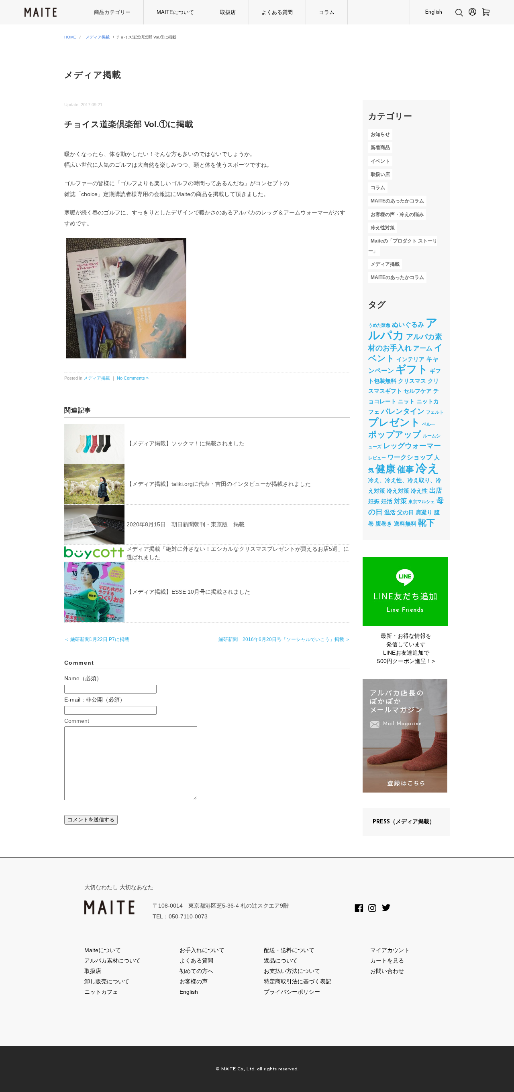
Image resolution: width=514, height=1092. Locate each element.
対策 (400, 500)
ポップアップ (394, 434)
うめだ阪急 (379, 325)
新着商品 (380, 148)
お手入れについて (201, 950)
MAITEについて (175, 12)
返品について (281, 960)
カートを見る (387, 960)
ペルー (428, 424)
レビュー (377, 457)
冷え (427, 468)
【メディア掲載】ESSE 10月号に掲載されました (188, 591)
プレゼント (394, 422)
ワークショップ (410, 457)
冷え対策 (398, 490)
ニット (406, 401)
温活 (390, 512)
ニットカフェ (101, 992)
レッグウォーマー (412, 446)
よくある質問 (277, 12)
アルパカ (403, 329)
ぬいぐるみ (408, 324)
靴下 (426, 522)
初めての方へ (196, 971)
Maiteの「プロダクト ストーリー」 (402, 246)
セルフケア (418, 391)
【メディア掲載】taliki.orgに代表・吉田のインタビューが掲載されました (218, 484)
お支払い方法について (292, 971)
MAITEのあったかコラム (397, 201)
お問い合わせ (387, 971)
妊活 (386, 501)
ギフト (412, 369)
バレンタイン (402, 411)
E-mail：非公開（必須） (94, 699)
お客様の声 (193, 981)
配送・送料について (289, 950)
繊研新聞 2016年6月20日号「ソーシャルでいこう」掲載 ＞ (284, 639)
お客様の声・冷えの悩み (397, 214)
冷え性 (419, 490)
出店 (435, 490)
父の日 (405, 512)
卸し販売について (106, 981)
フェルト (435, 412)
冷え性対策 (383, 228)
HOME (70, 37)
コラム (327, 12)
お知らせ (380, 134)
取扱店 (228, 12)
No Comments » (133, 378)
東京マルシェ (421, 501)
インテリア (410, 359)
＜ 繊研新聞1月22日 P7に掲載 (96, 639)
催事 (405, 469)
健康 (385, 468)
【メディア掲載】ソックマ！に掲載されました (185, 443)
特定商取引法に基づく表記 (297, 981)
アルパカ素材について (112, 960)
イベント (380, 161)
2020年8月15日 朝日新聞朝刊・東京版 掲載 (185, 524)
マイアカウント (390, 950)
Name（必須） (83, 678)
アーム (422, 348)
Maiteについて (102, 950)
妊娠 (373, 501)
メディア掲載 (98, 37)
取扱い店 (380, 174)
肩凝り (424, 512)
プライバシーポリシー (292, 992)
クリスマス (412, 381)
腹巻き (383, 523)
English (433, 12)
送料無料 (405, 523)
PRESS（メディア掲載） (404, 822)
